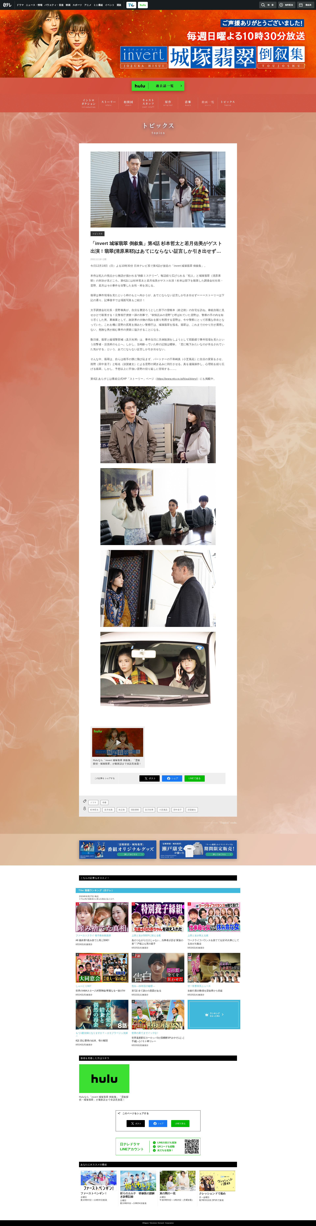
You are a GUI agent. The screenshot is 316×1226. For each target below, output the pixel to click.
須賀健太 (192, 810)
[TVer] (131, 5)
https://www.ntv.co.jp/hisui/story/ (177, 378)
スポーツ (77, 5)
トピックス (97, 234)
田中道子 (177, 810)
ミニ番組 (98, 5)
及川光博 (149, 810)
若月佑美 (108, 810)
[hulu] (143, 5)
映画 (68, 5)
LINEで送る (195, 778)
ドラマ (20, 5)
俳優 (104, 802)
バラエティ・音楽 (54, 5)
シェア (174, 778)
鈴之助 (122, 810)
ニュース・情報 (34, 5)
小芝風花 (163, 810)
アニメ (88, 5)
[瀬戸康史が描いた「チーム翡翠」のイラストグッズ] (198, 849)
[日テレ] (7, 5)
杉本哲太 (94, 810)
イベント (110, 5)
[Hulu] (158, 86)
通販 (119, 5)
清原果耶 (135, 810)
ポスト (152, 778)
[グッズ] (117, 849)
